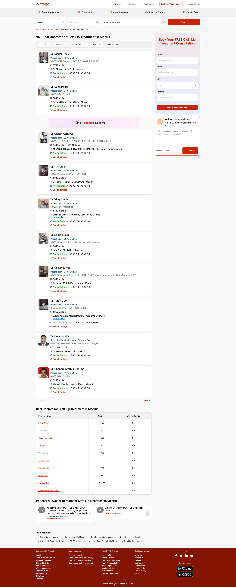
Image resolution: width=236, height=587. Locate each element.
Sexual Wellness (42, 566)
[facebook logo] (176, 557)
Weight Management (44, 568)
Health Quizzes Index (110, 563)
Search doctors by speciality (80, 560)
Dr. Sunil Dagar (59, 86)
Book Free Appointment (171, 4)
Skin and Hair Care (43, 563)
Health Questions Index (111, 560)
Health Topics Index (109, 566)
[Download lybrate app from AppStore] (185, 576)
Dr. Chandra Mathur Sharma (67, 369)
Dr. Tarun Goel (58, 300)
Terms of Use (140, 566)
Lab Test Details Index (110, 573)
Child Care (40, 576)
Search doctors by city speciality (81, 563)
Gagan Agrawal (45, 438)
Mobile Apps (139, 563)
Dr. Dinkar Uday (59, 54)
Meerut (46, 29)
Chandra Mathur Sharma (49, 491)
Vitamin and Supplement (45, 558)
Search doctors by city (77, 555)
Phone (160, 66)
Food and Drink (42, 571)
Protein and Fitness (43, 560)
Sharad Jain (43, 460)
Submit (191, 151)
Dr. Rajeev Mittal (60, 267)
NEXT (146, 401)
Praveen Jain (43, 483)
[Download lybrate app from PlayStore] (185, 570)
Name (160, 54)
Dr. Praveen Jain (60, 336)
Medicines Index (108, 568)
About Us (138, 555)
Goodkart (39, 555)
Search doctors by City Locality (81, 558)
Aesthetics (55, 29)
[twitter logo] (181, 557)
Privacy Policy (140, 568)
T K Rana (42, 445)
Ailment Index (107, 571)
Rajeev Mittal (43, 468)
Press (137, 573)
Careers (138, 560)
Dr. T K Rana (57, 166)
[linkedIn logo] (186, 557)
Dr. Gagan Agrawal (61, 133)
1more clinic (59, 217)
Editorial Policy (140, 571)
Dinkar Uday (43, 423)
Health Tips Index (109, 558)
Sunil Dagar (43, 430)
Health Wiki (106, 555)
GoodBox (39, 579)
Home (38, 29)
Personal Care (41, 573)
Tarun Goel (43, 475)
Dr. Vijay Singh (59, 199)
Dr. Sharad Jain (59, 235)
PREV (42, 401)
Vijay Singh (43, 453)
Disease (160, 91)
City (158, 79)
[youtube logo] (192, 557)
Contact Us (139, 558)
